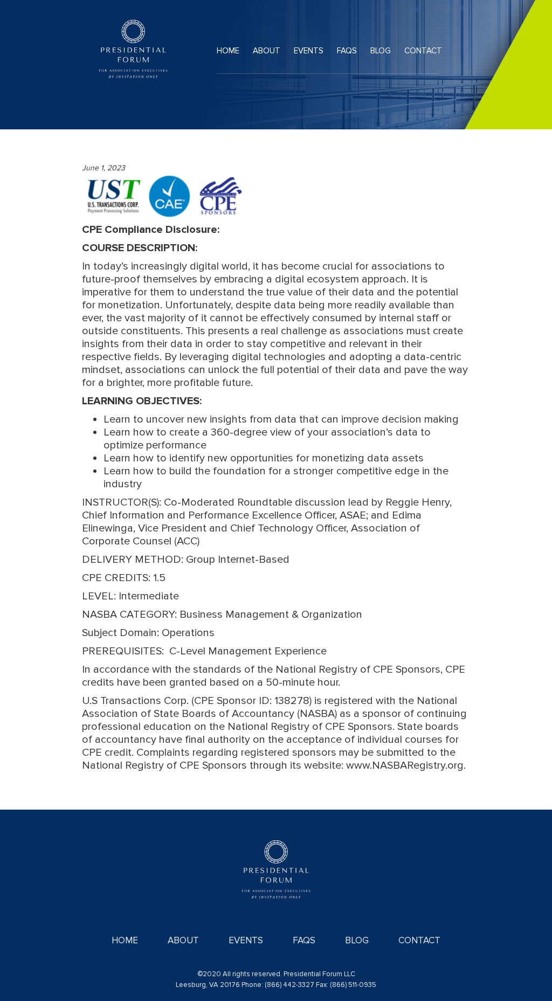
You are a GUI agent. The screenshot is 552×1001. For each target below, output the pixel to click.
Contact (423, 51)
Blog (380, 51)
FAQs (347, 51)
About (266, 51)
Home (228, 51)
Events (308, 51)
